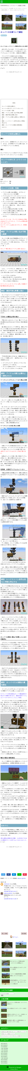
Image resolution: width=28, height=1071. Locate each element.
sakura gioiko (8, 893)
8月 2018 (4, 1061)
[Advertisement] (14, 85)
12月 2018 (4, 1058)
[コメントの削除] (16, 891)
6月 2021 (4, 1043)
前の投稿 (24, 933)
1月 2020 (4, 1046)
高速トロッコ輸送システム (8, 1033)
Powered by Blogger (14, 1067)
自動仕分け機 (5, 1031)
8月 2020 (4, 1045)
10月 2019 (4, 1051)
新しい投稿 (4, 933)
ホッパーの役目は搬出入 (8, 106)
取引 (11, 1031)
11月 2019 (4, 1050)
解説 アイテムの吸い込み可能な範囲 (12, 112)
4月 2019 (4, 1056)
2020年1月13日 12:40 (10, 899)
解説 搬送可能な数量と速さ (10, 115)
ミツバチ (23, 1031)
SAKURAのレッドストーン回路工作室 (13, 5)
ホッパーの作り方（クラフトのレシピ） (13, 108)
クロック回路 (17, 1036)
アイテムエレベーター (7, 1036)
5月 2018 (4, 1063)
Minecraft (4, 35)
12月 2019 (4, 1048)
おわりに (4, 127)
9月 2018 (4, 1059)
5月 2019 (4, 1054)
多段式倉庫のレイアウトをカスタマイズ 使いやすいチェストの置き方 (18, 982)
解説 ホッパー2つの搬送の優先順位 (12, 125)
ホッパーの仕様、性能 (8, 110)
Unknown (7, 884)
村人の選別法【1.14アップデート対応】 (17, 1008)
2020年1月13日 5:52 (10, 891)
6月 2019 (4, 1053)
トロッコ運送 (16, 1031)
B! (14, 874)
